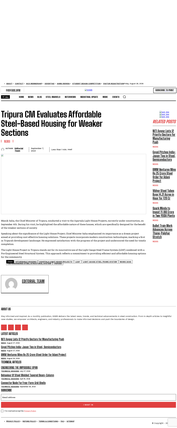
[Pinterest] (95, 149)
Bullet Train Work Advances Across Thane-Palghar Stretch (162, 231)
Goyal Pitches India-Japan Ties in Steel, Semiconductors (164, 156)
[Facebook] (76, 149)
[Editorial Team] (3, 149)
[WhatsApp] (104, 149)
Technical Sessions (10, 371)
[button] (124, 97)
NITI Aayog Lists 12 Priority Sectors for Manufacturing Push (164, 136)
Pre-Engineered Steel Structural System (29, 263)
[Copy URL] (132, 149)
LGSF (77, 262)
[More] (141, 149)
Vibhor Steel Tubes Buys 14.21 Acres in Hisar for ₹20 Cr (163, 194)
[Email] (123, 149)
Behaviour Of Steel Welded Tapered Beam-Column (27, 375)
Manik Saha (125, 262)
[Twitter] (85, 149)
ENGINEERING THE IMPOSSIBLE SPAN (19, 367)
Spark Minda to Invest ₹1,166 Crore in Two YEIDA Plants (164, 212)
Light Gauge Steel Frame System (100, 262)
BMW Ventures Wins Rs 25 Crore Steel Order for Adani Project (164, 175)
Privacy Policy (30, 411)
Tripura (58, 263)
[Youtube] (25, 327)
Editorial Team (19, 149)
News (7, 141)
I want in (88, 405)
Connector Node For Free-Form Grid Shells (23, 383)
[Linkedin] (113, 149)
